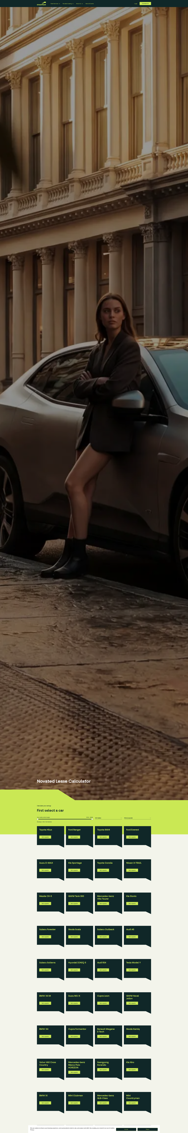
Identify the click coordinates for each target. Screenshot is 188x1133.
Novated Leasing (67, 3)
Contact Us (145, 3)
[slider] (37, 819)
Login (135, 3)
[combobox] (108, 818)
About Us (78, 3)
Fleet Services (54, 3)
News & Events (90, 3)
